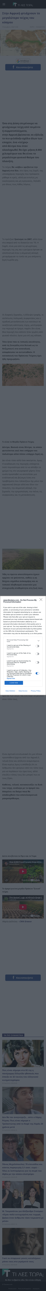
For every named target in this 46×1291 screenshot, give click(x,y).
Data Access (23, 691)
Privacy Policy (36, 691)
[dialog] (23, 645)
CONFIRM (14, 683)
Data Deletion (10, 691)
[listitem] (23, 640)
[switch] (37, 646)
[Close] (42, 600)
